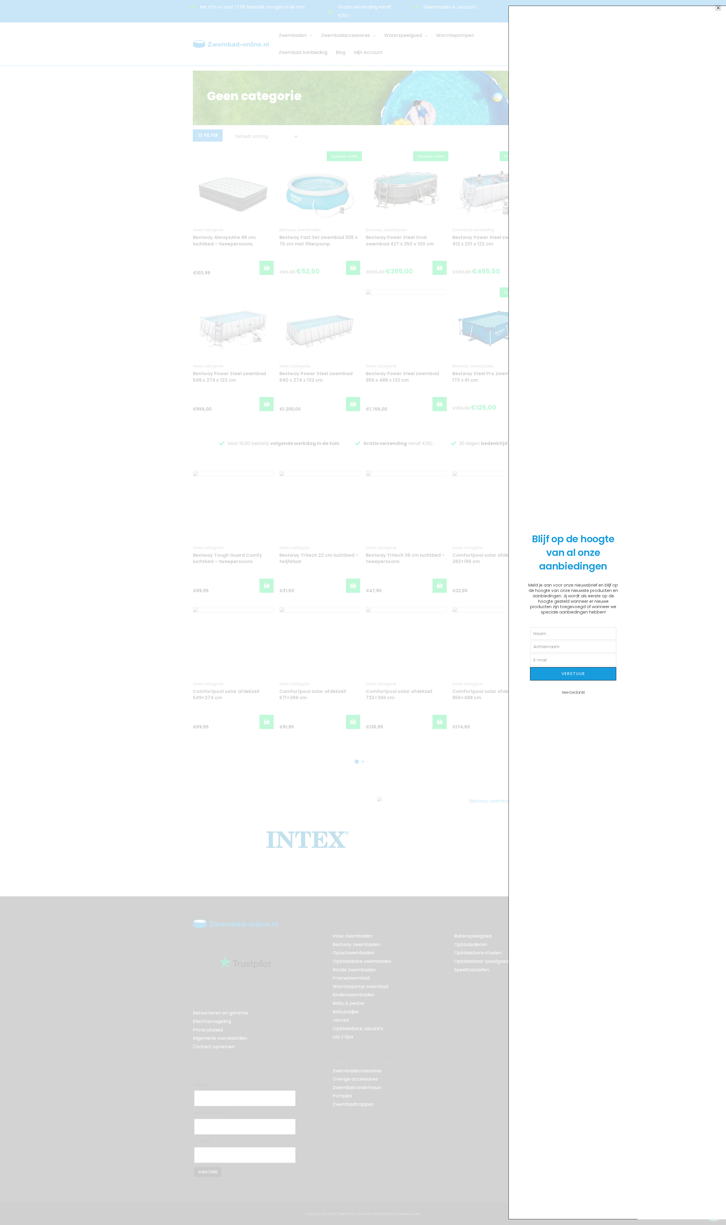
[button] (718, 8)
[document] (363, 612)
